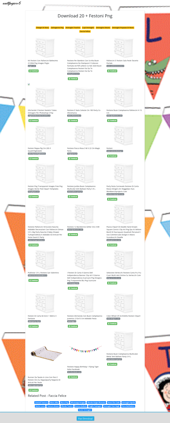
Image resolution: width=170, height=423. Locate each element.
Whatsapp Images (78, 402)
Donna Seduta (81, 406)
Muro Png (64, 402)
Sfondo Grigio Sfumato (96, 402)
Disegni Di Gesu (42, 27)
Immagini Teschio (73, 27)
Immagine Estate (103, 27)
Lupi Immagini (88, 27)
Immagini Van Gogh (111, 406)
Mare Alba (54, 402)
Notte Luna (40, 406)
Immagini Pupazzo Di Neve (123, 27)
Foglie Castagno (95, 406)
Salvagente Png (57, 27)
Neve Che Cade (114, 402)
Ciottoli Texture (41, 402)
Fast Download (85, 418)
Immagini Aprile (128, 402)
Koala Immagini (85, 410)
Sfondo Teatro (67, 406)
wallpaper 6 (11, 3)
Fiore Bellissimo (128, 406)
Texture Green (53, 406)
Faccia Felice (85, 31)
